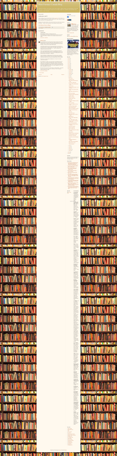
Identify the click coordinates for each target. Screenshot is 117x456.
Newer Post (40, 74)
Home (51, 74)
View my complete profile (70, 32)
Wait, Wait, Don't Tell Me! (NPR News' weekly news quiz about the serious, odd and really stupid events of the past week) (73, 187)
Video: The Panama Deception (73, 122)
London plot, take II (71, 79)
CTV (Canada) (70, 431)
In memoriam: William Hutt (72, 82)
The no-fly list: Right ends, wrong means (73, 104)
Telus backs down (71, 85)
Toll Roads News (70, 442)
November (70, 70)
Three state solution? (71, 102)
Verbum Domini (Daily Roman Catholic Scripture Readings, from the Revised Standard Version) (73, 181)
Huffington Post (70, 436)
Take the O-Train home (72, 127)
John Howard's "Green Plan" (72, 135)
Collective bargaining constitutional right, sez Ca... (73, 121)
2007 (69, 68)
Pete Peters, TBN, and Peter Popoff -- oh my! (74, 84)
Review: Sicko (71, 78)
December (70, 69)
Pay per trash (70, 99)
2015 (69, 58)
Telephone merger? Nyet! (72, 98)
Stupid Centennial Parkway (72, 107)
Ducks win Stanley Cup (72, 128)
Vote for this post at (44, 25)
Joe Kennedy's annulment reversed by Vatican (73, 101)
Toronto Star (69, 443)
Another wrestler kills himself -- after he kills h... (74, 87)
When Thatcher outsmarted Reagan (73, 141)
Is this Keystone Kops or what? (73, 134)
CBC (68, 430)
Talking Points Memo (71, 440)
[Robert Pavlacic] (68, 17)
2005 (69, 153)
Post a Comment (42, 72)
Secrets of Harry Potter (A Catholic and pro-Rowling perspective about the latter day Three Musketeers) (73, 178)
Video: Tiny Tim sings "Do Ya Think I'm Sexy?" (74, 130)
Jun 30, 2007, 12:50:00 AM (44, 37)
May (69, 145)
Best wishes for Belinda (72, 93)
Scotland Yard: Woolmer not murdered (72, 140)
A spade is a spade (71, 95)
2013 (69, 60)
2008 (69, 67)
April (70, 146)
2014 (69, 59)
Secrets (70, 138)
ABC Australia (70, 428)
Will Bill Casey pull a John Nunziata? (74, 133)
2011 (69, 63)
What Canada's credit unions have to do (73, 91)
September (70, 73)
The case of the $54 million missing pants (73, 89)
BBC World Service (70, 429)
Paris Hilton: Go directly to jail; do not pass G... (73, 124)
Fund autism (70, 111)
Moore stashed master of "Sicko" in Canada (73, 115)
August (70, 74)
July (69, 75)
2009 (69, 65)
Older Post (62, 74)
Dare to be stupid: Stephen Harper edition (73, 118)
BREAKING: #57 (71, 116)
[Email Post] (52, 27)
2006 (69, 152)
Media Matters (70, 438)
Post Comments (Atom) (45, 76)
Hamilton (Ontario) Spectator (72, 435)
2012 (69, 62)
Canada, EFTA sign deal (72, 126)
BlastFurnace (42, 40)
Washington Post (70, 444)
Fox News (69, 432)
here (72, 158)
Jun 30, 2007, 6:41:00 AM (43, 70)
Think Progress (70, 441)
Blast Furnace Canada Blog (50, 4)
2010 (69, 64)
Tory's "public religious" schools (73, 119)
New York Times (70, 439)
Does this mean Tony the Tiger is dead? (73, 110)
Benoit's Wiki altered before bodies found (73, 81)
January (70, 150)
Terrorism (42, 28)
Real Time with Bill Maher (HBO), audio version (72, 173)
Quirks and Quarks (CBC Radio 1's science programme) (72, 171)
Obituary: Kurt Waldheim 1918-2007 (73, 108)
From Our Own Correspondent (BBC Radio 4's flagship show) (73, 166)
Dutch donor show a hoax (72, 142)
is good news (56, 18)
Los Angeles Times (70, 437)
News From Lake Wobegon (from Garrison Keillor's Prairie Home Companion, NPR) (72, 168)
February (70, 149)
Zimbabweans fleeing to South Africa (73, 94)
